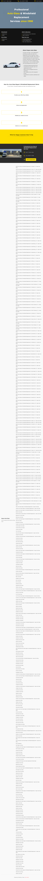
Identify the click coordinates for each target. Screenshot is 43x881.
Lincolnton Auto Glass (19, 689)
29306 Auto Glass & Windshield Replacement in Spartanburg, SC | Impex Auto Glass (28, 250)
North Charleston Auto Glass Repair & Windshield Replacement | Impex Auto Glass (28, 741)
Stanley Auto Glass (19, 808)
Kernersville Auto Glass (19, 665)
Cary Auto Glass (18, 531)
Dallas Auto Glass (19, 566)
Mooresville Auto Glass (19, 713)
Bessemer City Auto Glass (20, 515)
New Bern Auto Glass (19, 732)
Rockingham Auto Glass (19, 769)
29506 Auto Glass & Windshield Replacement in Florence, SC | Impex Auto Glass (28, 352)
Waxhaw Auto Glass (19, 844)
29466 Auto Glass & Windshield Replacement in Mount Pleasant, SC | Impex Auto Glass (28, 328)
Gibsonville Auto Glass (19, 609)
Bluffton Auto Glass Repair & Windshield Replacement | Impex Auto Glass (28, 518)
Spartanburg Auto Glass (20, 799)
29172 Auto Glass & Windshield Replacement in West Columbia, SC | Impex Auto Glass (28, 201)
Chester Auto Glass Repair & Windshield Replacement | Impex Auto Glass (28, 545)
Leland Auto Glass (19, 679)
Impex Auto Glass (5, 518)
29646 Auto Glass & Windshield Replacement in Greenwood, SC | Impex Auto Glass (28, 428)
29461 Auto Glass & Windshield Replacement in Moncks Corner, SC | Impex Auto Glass (28, 323)
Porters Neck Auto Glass (20, 759)
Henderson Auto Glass (19, 637)
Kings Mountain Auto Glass (20, 668)
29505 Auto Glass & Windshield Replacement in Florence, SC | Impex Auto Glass (28, 349)
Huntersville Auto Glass (19, 654)
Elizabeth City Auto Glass (20, 578)
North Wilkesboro (19, 743)
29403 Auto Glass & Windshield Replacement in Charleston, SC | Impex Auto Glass (28, 276)
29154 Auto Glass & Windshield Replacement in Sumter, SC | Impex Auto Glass (28, 192)
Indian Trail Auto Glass (19, 656)
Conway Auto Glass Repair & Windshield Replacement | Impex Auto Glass (28, 559)
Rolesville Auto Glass (19, 773)
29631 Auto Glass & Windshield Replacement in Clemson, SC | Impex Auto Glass (28, 413)
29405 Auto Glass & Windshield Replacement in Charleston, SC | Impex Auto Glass (28, 279)
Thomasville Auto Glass (19, 827)
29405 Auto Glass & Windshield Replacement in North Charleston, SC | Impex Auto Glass (28, 282)
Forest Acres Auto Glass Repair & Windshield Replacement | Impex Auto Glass (28, 590)
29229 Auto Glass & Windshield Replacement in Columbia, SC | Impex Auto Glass (28, 238)
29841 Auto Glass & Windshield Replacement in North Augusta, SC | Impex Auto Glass (28, 481)
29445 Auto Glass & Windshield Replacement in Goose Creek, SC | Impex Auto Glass (28, 320)
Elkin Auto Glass (18, 580)
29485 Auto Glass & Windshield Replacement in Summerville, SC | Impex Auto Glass (28, 334)
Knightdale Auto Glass (19, 672)
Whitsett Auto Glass (19, 857)
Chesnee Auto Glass (19, 543)
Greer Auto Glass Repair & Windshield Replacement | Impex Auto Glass (27, 629)
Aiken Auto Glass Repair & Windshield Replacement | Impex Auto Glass (27, 506)
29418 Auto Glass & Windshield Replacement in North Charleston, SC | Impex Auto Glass (28, 305)
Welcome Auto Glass (19, 847)
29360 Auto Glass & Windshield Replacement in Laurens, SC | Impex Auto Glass (28, 267)
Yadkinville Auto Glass (19, 871)
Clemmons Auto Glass (19, 548)
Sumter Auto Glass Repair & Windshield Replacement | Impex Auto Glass (27, 818)
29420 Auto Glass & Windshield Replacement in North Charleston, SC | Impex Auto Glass (28, 311)
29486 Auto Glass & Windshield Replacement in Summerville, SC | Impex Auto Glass (28, 337)
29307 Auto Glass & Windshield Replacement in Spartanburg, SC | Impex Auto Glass (28, 253)
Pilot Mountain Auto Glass (20, 748)
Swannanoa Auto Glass (19, 822)
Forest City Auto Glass (19, 592)
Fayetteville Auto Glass (19, 585)
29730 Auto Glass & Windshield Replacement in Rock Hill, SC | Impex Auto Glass (28, 467)
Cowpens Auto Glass (19, 562)
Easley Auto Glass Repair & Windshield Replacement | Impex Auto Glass (27, 573)
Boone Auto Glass (19, 520)
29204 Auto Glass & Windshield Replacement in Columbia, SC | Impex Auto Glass (28, 209)
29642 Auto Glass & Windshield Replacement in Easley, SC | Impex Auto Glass (28, 422)
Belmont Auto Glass (19, 511)
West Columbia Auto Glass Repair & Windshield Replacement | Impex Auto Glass (28, 852)
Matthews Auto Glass (19, 696)
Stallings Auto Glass (19, 806)
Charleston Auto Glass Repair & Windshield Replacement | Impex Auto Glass (28, 536)
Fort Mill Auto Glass (19, 594)
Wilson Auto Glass (19, 864)
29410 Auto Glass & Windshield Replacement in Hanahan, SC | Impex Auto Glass (28, 294)
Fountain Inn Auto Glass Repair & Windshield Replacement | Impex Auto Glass (28, 597)
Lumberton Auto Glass (19, 691)
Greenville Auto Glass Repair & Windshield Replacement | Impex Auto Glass (28, 622)
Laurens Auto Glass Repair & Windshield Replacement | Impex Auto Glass (28, 675)
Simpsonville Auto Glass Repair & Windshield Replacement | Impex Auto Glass (28, 790)
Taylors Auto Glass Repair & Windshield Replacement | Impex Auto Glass (27, 825)
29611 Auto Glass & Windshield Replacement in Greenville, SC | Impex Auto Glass (28, 392)
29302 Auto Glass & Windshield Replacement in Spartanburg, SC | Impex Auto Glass (28, 244)
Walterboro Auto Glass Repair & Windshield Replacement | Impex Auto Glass (28, 840)
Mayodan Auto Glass (19, 700)
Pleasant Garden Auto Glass (20, 755)
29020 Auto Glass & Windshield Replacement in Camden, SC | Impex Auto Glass (28, 167)
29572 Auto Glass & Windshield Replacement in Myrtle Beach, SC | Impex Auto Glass (28, 369)
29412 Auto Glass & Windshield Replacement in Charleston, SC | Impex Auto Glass (28, 296)
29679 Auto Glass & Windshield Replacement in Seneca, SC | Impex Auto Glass (29, 442)
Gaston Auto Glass (19, 606)
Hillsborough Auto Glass (20, 646)
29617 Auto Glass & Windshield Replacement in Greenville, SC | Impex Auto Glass (28, 398)
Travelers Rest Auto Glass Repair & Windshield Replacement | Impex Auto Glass (28, 830)
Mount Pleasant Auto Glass (20, 724)
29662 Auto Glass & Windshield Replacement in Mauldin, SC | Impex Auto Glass (28, 437)
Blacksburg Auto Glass (19, 517)
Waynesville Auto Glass (19, 846)
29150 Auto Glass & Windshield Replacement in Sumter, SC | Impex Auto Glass (28, 187)
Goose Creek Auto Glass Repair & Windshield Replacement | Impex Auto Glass (28, 613)
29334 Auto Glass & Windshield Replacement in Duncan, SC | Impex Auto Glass (28, 256)
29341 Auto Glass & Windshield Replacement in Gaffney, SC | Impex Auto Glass (28, 262)
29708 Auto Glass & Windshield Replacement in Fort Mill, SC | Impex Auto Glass (28, 458)
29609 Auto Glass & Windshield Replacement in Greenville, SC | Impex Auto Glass (28, 389)
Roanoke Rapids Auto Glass (20, 766)
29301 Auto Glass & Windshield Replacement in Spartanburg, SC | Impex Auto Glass (28, 241)
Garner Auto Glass (19, 604)
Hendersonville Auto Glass (20, 639)
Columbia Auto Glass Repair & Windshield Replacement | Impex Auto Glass (28, 553)
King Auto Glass (18, 667)
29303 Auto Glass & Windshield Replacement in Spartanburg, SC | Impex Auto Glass (28, 247)
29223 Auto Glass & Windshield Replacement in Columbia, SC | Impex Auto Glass (28, 236)
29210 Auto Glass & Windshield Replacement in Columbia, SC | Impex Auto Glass (28, 230)
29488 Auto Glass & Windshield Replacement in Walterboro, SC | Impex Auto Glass (28, 340)
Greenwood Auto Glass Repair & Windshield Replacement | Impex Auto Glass (28, 627)
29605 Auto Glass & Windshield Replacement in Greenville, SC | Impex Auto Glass (28, 384)
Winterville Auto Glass (19, 868)
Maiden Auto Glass (19, 693)
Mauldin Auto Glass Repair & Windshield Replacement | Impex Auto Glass (28, 698)
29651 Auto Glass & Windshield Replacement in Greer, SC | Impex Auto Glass (28, 434)
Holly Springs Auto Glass (20, 651)
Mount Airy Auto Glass (19, 720)
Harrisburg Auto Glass (19, 632)
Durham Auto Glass (19, 571)
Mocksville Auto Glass (19, 707)
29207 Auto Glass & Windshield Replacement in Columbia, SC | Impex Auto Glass (28, 221)
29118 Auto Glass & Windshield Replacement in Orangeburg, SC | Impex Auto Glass (28, 185)
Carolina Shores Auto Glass (20, 527)
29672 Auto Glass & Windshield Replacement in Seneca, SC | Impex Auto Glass (28, 439)
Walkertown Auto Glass (19, 839)
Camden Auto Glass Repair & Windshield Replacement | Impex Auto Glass (28, 524)
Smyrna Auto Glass (19, 794)
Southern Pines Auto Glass (20, 797)
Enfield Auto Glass (19, 583)
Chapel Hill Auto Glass (19, 534)
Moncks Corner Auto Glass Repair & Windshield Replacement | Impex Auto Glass (28, 710)
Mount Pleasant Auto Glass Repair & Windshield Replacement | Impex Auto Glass (28, 727)
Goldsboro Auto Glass (19, 611)
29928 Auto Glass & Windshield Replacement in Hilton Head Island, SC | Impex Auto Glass (28, 501)
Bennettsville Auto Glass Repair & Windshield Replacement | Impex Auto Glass (28, 513)
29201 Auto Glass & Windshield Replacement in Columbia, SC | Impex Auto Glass (28, 204)
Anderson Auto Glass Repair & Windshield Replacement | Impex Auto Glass (28, 508)
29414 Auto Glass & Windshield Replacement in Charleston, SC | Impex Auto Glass (28, 299)
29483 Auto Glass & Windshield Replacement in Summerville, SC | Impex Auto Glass (28, 331)
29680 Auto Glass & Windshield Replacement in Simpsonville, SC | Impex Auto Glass (28, 445)
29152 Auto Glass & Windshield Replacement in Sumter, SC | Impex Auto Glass (28, 189)
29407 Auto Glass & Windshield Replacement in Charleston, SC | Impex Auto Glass (28, 288)
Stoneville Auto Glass (19, 813)
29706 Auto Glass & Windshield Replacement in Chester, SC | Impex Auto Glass (28, 456)
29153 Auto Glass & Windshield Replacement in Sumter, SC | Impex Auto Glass (28, 190)
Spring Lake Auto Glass (19, 804)
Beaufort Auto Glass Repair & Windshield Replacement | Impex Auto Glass (28, 510)
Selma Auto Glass (19, 780)
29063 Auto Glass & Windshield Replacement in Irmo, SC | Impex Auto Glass (28, 171)
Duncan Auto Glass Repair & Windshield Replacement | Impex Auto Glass (28, 569)
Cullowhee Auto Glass (19, 564)
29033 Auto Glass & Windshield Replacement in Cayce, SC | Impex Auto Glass (28, 169)
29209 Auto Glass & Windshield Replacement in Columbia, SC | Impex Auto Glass (28, 227)
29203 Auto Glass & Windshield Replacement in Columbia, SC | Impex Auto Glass (28, 207)
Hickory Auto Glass (19, 641)
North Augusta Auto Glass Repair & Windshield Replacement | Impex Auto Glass (28, 738)
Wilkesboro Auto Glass (19, 859)
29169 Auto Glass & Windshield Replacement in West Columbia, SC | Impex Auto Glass (28, 195)
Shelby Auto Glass (19, 785)
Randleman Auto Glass (19, 762)
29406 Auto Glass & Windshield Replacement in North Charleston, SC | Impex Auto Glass (28, 285)
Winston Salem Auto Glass (20, 866)
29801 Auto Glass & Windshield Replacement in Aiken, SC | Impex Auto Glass (28, 475)
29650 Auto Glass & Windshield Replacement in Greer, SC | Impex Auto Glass (28, 432)
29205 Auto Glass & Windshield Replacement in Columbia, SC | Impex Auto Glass (28, 212)
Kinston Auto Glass (19, 670)
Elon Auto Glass (18, 581)
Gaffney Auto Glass (19, 601)
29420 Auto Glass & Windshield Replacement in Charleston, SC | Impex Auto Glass (28, 308)
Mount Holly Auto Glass (19, 722)
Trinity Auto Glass (19, 832)
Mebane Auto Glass (19, 702)
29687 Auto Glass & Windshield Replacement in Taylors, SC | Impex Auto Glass (29, 450)
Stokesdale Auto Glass (19, 811)
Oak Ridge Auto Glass (19, 745)
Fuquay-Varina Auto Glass (20, 599)
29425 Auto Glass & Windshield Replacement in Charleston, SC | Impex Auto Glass (28, 317)
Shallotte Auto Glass (19, 783)
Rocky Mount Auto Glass (20, 771)
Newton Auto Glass (19, 735)
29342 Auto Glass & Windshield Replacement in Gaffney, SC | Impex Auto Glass (28, 265)
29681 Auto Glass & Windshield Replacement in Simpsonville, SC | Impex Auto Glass (28, 448)
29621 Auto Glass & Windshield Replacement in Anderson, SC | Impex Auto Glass (28, 401)
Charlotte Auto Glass (19, 538)
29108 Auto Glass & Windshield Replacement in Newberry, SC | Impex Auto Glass (28, 179)
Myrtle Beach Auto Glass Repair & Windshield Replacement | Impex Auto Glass (28, 730)
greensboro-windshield (19, 620)
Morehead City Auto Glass (20, 715)
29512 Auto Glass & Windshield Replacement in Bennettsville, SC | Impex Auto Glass (28, 355)
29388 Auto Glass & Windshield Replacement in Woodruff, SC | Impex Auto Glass (28, 270)
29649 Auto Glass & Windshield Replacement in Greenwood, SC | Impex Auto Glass (28, 431)
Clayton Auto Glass (19, 546)
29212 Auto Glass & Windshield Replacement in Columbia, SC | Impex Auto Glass (28, 233)
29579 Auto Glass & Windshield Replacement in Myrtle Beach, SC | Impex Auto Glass (28, 378)
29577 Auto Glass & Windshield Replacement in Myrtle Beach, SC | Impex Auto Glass (28, 375)
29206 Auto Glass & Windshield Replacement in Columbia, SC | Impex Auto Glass (28, 215)
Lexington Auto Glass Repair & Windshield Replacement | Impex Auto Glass (28, 686)
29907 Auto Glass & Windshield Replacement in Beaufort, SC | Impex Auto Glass (28, 490)
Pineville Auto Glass (19, 752)
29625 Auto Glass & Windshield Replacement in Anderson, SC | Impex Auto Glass (28, 407)
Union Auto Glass (18, 835)
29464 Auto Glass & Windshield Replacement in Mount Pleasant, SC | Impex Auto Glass (28, 326)
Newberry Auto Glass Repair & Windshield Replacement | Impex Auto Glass (28, 734)
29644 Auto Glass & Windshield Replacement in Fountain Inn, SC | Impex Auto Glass (28, 425)
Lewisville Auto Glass (19, 682)
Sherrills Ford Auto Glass (20, 787)
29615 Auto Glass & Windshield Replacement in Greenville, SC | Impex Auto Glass (28, 395)
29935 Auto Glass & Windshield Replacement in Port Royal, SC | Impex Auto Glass (28, 504)
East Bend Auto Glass (19, 574)
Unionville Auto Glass (19, 837)
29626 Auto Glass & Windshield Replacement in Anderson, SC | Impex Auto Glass (28, 410)
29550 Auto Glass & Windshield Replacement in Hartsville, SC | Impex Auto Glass (28, 363)
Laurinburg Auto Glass (19, 677)
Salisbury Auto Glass (19, 776)
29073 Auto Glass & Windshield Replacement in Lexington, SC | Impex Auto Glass (28, 176)
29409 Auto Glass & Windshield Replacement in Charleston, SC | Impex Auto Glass (28, 291)
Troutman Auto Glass (19, 833)
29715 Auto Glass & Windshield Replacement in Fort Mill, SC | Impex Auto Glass (28, 461)
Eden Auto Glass (18, 576)
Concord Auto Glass (19, 555)
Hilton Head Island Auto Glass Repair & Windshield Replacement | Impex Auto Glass (28, 649)
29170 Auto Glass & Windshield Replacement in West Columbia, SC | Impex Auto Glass (28, 198)
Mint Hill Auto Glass (19, 705)
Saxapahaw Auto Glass (19, 778)
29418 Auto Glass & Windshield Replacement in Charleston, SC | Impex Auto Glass (28, 302)
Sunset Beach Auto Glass (20, 820)
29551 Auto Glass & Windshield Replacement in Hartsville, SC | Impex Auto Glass (28, 366)
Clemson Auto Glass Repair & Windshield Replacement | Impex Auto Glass (28, 550)
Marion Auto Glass (19, 695)
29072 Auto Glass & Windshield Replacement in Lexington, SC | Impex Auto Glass (28, 173)
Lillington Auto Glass (19, 688)
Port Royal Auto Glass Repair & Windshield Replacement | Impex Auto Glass (28, 757)
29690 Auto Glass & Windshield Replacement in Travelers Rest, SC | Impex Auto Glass (28, 453)
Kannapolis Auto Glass (19, 663)
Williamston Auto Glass (19, 861)
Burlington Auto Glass (19, 522)
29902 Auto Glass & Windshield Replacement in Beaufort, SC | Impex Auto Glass (28, 484)
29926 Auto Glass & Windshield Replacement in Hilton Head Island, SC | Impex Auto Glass (28, 499)
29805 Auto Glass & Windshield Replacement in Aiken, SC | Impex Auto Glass (28, 478)
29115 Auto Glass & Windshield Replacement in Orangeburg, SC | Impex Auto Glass (28, 182)
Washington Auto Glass (19, 842)
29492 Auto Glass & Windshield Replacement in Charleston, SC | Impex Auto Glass (28, 343)
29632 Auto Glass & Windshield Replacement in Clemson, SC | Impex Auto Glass (28, 415)
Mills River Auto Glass (19, 703)
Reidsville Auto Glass (19, 764)
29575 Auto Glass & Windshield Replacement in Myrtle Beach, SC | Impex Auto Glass (28, 372)
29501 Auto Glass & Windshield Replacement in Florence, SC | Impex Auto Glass (28, 346)
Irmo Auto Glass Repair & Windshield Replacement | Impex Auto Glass (27, 658)
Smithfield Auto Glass (19, 792)
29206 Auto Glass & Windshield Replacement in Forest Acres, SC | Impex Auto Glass (28, 218)
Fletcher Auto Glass (19, 587)
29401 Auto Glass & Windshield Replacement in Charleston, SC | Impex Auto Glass (28, 273)
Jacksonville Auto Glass (19, 660)
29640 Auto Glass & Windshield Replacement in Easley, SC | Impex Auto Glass (28, 420)
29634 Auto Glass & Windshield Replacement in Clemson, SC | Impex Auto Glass (28, 418)
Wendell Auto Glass (19, 849)
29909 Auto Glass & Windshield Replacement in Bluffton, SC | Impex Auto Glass (28, 493)
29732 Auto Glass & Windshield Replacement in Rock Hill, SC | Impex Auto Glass (28, 470)
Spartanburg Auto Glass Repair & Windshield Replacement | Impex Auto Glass (28, 801)
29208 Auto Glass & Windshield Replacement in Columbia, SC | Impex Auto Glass (28, 224)
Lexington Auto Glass (19, 684)
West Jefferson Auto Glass (20, 854)
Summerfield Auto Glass (20, 815)
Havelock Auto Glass (19, 636)
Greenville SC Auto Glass (20, 625)
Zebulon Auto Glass (19, 873)
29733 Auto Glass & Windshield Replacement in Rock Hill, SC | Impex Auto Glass (28, 473)
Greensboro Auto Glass (19, 618)
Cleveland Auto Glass (19, 552)
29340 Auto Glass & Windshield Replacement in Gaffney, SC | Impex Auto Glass (28, 259)
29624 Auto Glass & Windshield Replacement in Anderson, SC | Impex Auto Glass (28, 404)
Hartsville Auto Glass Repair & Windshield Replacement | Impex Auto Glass (28, 634)
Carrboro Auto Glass (19, 529)
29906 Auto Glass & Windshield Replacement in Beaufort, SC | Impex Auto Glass (28, 487)
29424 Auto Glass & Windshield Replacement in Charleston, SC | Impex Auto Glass (28, 314)
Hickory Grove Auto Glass (20, 643)
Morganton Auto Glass (19, 717)
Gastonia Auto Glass (19, 608)
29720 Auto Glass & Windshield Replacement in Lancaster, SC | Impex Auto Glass (28, 464)
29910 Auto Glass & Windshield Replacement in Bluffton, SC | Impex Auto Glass (28, 496)
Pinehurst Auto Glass (19, 750)
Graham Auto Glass (19, 615)
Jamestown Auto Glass (19, 661)
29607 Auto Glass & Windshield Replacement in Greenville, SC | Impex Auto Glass (28, 386)
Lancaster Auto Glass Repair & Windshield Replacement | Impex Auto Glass (28, 674)
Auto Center (27, 877)
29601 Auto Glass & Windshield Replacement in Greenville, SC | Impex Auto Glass (28, 381)
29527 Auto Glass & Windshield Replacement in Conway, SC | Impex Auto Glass (28, 360)
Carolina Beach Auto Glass (20, 525)
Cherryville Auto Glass (19, 541)
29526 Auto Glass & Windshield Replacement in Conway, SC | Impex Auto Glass (28, 357)
